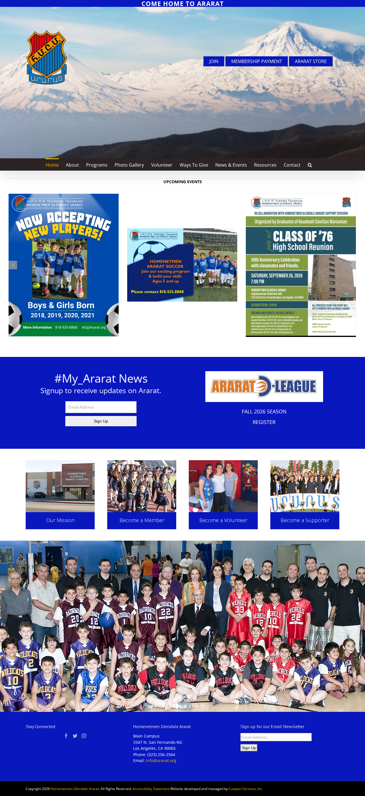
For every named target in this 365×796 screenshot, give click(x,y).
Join (213, 61)
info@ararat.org (161, 764)
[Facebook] (66, 740)
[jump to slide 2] (168, 710)
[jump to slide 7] (197, 710)
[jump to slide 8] (202, 710)
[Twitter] (75, 740)
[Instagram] (84, 740)
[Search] (310, 164)
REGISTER (264, 426)
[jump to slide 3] (174, 710)
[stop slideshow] (208, 710)
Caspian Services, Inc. (246, 792)
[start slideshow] (156, 710)
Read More (60, 507)
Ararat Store (311, 61)
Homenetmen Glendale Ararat (75, 792)
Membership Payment (256, 61)
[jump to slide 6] (191, 710)
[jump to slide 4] (179, 710)
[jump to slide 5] (185, 710)
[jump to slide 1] (162, 710)
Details (223, 507)
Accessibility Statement (151, 792)
